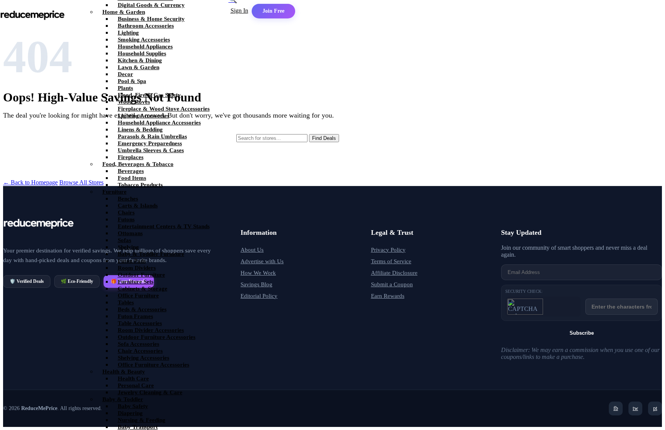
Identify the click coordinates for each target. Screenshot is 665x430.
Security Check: (524, 291)
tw (635, 408)
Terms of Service (391, 261)
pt (655, 408)
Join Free (273, 11)
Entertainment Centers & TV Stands (164, 226)
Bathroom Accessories (146, 26)
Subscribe (582, 333)
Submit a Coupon (392, 284)
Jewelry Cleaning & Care (150, 392)
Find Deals (324, 138)
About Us (252, 250)
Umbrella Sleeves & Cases (151, 150)
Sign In (239, 10)
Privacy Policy (388, 250)
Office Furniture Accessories (153, 365)
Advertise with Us (262, 261)
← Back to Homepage (30, 182)
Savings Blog (256, 284)
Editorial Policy (259, 296)
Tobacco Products (140, 185)
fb (615, 408)
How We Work (258, 273)
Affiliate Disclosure (394, 273)
